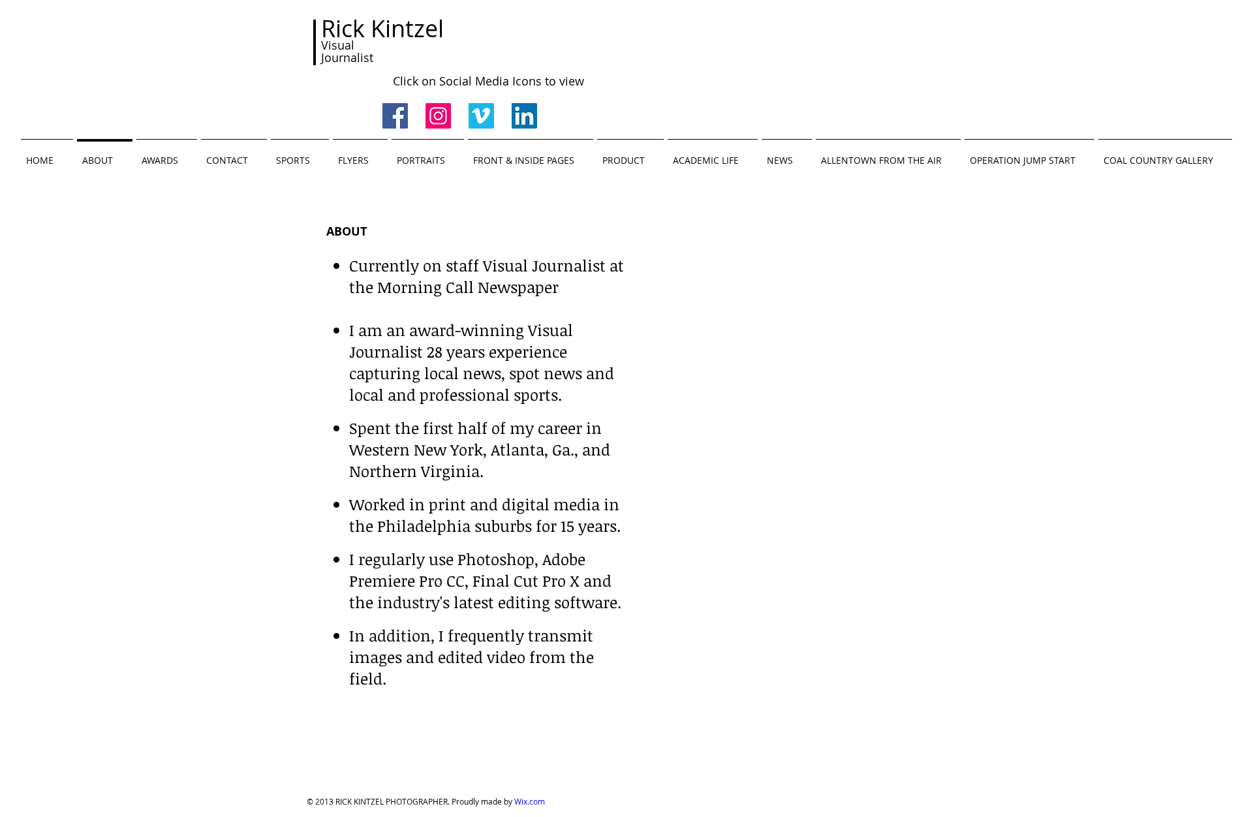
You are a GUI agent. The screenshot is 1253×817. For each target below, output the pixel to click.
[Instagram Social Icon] (438, 116)
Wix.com (529, 801)
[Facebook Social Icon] (395, 116)
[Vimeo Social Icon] (481, 116)
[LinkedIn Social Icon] (524, 116)
